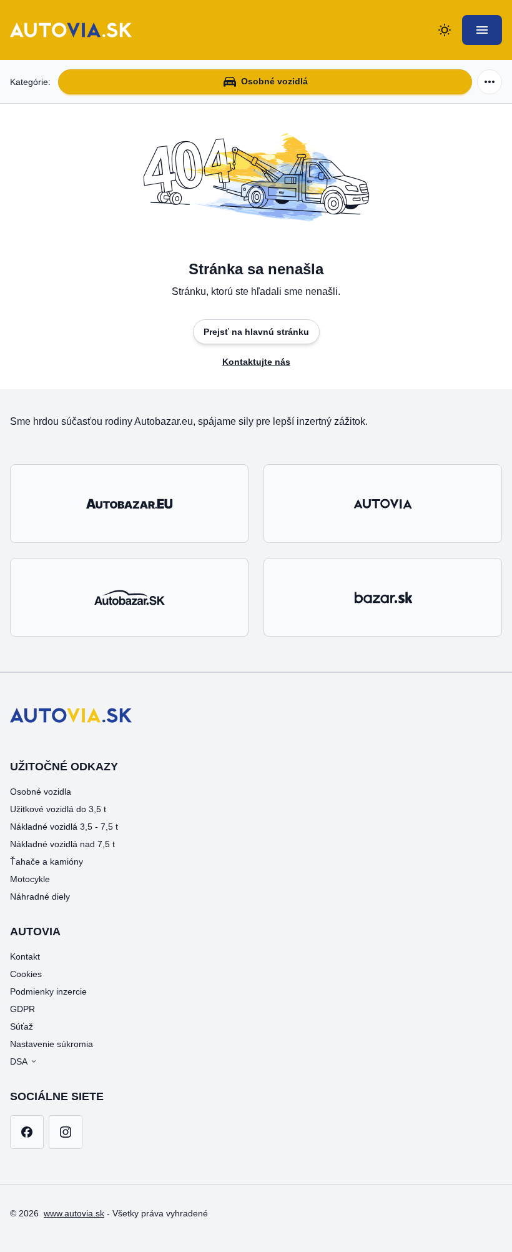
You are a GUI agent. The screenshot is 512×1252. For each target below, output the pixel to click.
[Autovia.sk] (382, 503)
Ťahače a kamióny (46, 862)
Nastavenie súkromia (51, 1044)
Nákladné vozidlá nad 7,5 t (62, 844)
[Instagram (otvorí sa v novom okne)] (65, 1132)
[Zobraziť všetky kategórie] (489, 81)
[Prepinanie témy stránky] (444, 29)
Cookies (26, 974)
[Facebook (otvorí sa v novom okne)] (27, 1132)
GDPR (22, 1009)
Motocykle (30, 879)
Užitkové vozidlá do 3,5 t (58, 809)
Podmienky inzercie (48, 991)
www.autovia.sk (74, 1213)
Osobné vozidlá (274, 81)
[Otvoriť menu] (482, 30)
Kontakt (25, 956)
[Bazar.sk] (382, 597)
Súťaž (21, 1026)
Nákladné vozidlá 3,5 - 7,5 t (64, 827)
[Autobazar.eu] (129, 503)
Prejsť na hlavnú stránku (256, 332)
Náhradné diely (40, 897)
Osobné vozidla (40, 792)
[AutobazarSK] (129, 597)
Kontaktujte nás (256, 362)
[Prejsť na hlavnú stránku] (71, 29)
